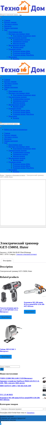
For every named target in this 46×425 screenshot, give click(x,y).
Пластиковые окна (15, 32)
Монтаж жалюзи (19, 43)
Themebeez (30, 413)
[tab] (7, 261)
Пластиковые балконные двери (24, 36)
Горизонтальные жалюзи (18, 38)
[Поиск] (2, 369)
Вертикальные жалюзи (17, 45)
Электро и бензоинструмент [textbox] (22, 409)
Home (2, 175)
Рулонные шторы (15, 49)
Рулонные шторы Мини (21, 53)
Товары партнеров (11, 28)
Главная (7, 20)
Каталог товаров (10, 22)
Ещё (5, 30)
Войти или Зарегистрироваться (15, 129)
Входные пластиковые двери (19, 34)
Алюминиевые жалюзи (21, 39)
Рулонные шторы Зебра (21, 51)
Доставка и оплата (11, 24)
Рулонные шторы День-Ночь (23, 55)
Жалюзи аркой (18, 47)
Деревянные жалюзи (20, 41)
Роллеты (16, 59)
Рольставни (13, 57)
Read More (6, 317)
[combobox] (23, 408)
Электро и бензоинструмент (15, 175)
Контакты (7, 26)
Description (7, 261)
